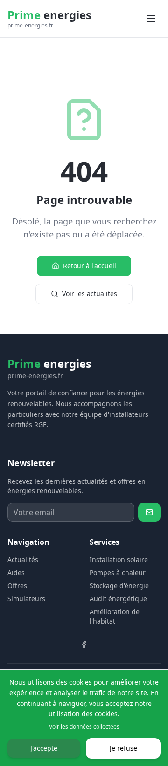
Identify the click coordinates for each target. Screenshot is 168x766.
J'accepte (43, 748)
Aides (16, 572)
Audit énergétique (118, 598)
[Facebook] (84, 644)
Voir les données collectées (84, 727)
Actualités (22, 559)
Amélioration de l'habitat (115, 616)
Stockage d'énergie (119, 585)
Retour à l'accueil (89, 265)
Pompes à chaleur (118, 572)
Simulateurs (26, 598)
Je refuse (123, 748)
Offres (17, 585)
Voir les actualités (89, 293)
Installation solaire (119, 559)
